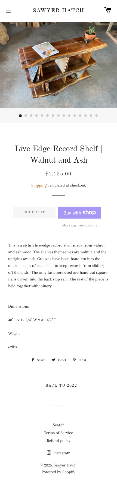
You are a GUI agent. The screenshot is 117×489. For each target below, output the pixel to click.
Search (58, 424)
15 (96, 116)
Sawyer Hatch (58, 11)
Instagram (61, 452)
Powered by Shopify (58, 471)
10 (69, 116)
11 (75, 116)
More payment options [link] (79, 225)
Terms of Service (58, 432)
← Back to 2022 (58, 385)
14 (91, 116)
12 (80, 116)
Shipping (39, 185)
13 (85, 116)
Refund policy (58, 440)
